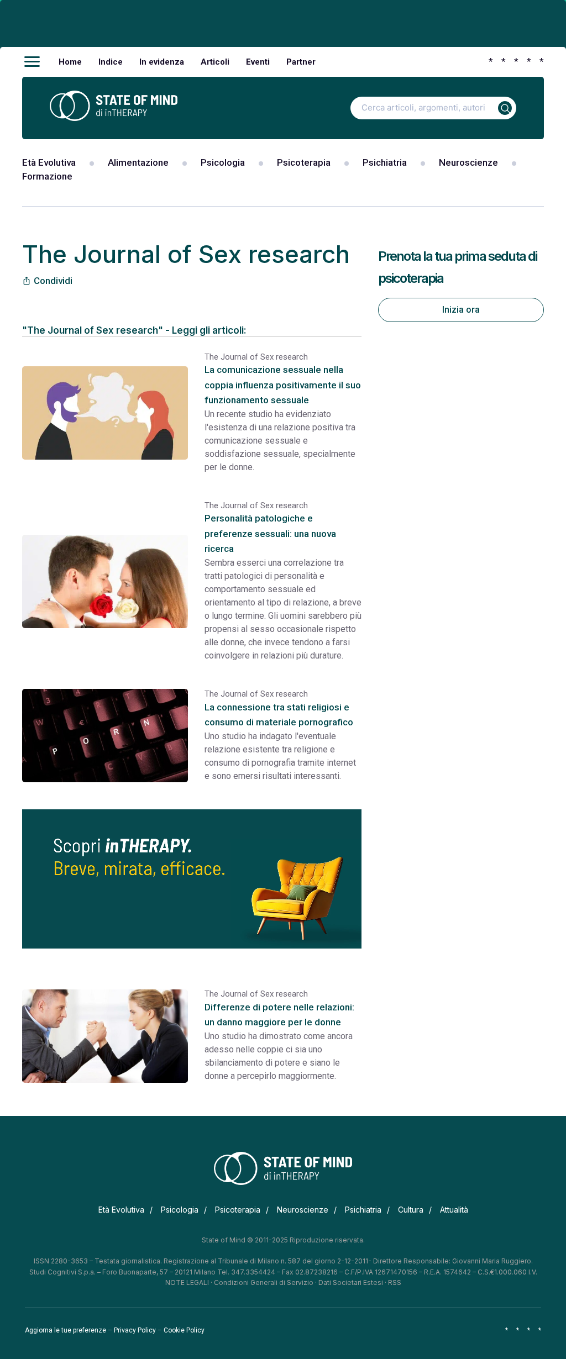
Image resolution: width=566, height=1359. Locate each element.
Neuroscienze (468, 162)
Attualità (454, 1209)
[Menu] (32, 61)
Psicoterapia (304, 162)
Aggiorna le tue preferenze (65, 1330)
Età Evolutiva (49, 162)
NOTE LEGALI (187, 1282)
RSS (394, 1282)
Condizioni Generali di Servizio (263, 1282)
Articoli (215, 62)
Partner (301, 62)
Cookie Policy (184, 1330)
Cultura (410, 1209)
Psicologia (223, 162)
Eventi (258, 62)
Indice (110, 62)
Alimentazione (138, 162)
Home (70, 62)
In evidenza (161, 62)
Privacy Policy (135, 1330)
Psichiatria (385, 162)
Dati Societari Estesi (350, 1282)
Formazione (47, 176)
